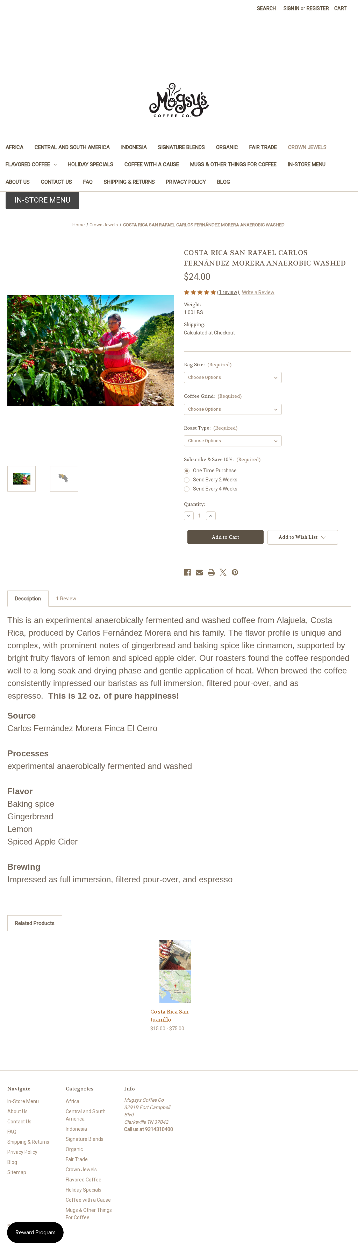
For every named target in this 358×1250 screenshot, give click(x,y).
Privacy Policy (186, 182)
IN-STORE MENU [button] (42, 200)
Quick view (170, 963)
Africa (14, 147)
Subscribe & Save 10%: (222, 459)
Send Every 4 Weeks (215, 489)
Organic (227, 147)
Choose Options (175, 977)
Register (318, 8)
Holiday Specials (90, 164)
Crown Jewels (307, 147)
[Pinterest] (234, 572)
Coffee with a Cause (151, 164)
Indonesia (134, 147)
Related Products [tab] (35, 923)
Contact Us (56, 182)
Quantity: (194, 504)
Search (266, 8)
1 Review (66, 598)
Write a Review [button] (258, 292)
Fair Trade (263, 147)
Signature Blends (181, 147)
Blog (223, 182)
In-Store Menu (306, 164)
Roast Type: (210, 428)
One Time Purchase (215, 470)
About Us (18, 182)
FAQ (88, 182)
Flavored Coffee (28, 164)
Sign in (291, 8)
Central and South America (72, 147)
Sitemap (16, 1172)
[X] (223, 572)
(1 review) (228, 292)
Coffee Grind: (213, 396)
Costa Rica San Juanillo (169, 1015)
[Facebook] (187, 572)
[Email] (199, 572)
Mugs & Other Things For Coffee (233, 164)
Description (28, 598)
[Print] (211, 572)
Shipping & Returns (129, 182)
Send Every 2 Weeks (215, 479)
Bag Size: (207, 365)
